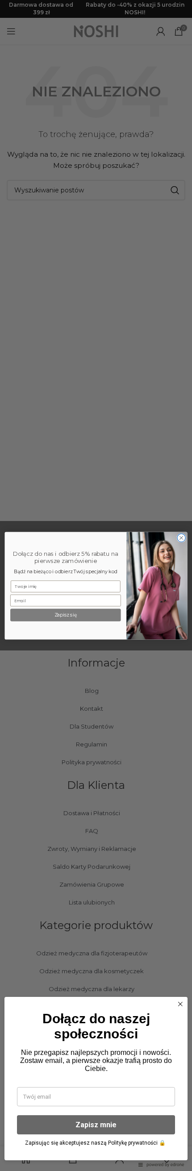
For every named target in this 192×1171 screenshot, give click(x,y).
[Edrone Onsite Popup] (96, 585)
